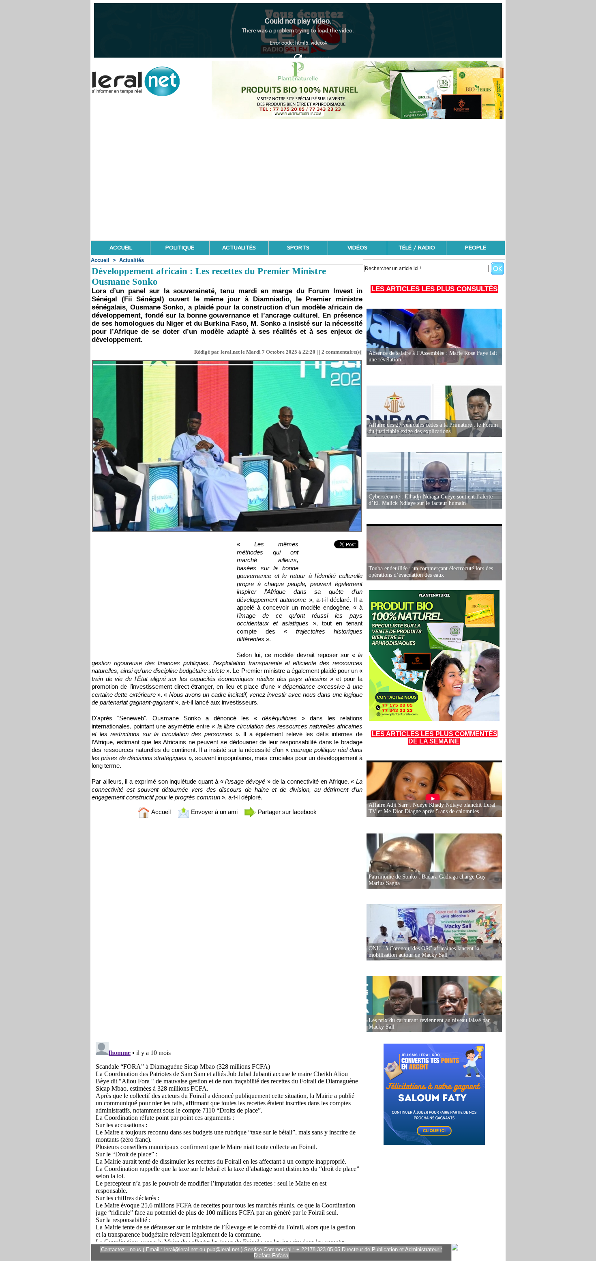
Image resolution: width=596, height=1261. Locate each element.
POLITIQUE (179, 248)
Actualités (131, 260)
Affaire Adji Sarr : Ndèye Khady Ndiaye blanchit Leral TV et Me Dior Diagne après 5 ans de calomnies (432, 808)
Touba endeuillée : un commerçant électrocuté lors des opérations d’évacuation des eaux (431, 571)
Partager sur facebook (286, 811)
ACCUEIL (120, 248)
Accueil (100, 260)
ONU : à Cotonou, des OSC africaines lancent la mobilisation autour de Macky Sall (424, 951)
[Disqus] (227, 931)
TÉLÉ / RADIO (416, 248)
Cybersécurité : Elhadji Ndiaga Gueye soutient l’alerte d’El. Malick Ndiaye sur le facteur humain (431, 500)
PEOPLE (475, 248)
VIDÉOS (357, 248)
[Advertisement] (298, 179)
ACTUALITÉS (239, 248)
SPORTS (298, 248)
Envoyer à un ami (213, 811)
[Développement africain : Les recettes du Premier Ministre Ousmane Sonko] (227, 362)
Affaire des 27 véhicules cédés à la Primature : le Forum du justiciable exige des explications (433, 428)
